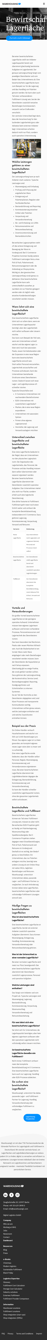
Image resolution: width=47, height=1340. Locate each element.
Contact (6, 1237)
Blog (5, 1250)
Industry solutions (10, 1292)
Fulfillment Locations (11, 1311)
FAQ (3, 1334)
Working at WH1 (9, 1227)
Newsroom (7, 1234)
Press (5, 1253)
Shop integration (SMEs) (12, 1318)
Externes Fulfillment (11, 1295)
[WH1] (11, 4)
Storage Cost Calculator (12, 1289)
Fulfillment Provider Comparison (16, 1299)
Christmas (7, 1263)
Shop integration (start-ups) (14, 1315)
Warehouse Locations (11, 1308)
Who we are (8, 1224)
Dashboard (7, 1240)
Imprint (39, 1334)
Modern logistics (9, 1266)
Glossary (6, 1282)
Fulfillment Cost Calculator (14, 1285)
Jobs (5, 1230)
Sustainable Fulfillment (12, 1269)
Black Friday (8, 1273)
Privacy (10, 1334)
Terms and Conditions (24, 1334)
